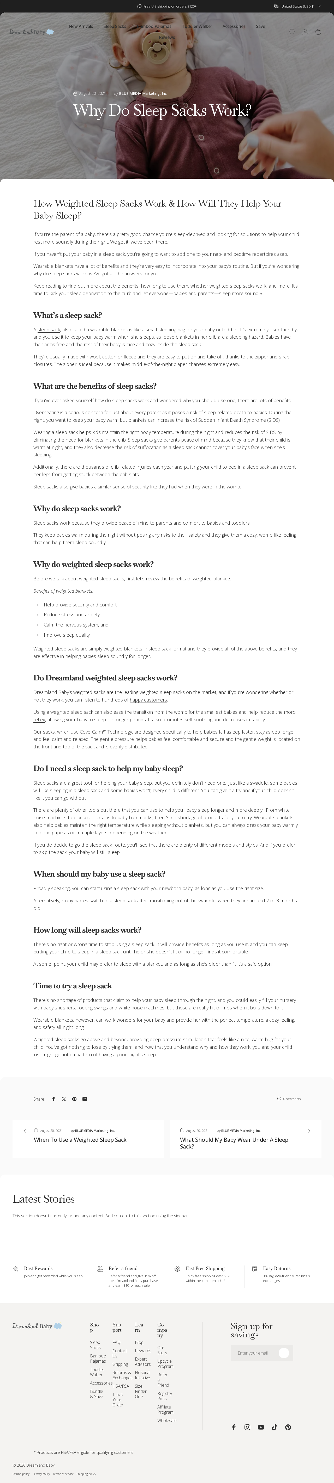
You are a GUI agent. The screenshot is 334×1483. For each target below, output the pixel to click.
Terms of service (63, 1474)
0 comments (292, 1099)
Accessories (101, 1383)
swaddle (259, 783)
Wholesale (167, 1420)
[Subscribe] (284, 1353)
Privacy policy (41, 1474)
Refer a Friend (163, 1380)
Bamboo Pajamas (98, 1358)
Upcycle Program (165, 1363)
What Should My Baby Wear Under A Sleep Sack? (234, 1143)
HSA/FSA (120, 1386)
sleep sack (49, 329)
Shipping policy (86, 1474)
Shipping (120, 1364)
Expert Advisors (143, 1361)
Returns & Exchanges (122, 1375)
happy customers (148, 700)
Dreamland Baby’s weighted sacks (69, 692)
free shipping (205, 1276)
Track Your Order (117, 1399)
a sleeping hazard (244, 337)
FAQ (116, 1342)
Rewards (143, 1350)
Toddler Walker (97, 1372)
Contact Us (119, 1353)
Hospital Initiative (142, 1375)
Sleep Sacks (95, 1345)
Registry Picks (164, 1396)
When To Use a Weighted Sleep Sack (80, 1139)
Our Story (162, 1350)
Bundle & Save (96, 1394)
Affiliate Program (165, 1409)
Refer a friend (119, 1276)
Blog (139, 1342)
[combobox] (297, 6)
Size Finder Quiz (141, 1391)
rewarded (50, 1276)
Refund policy (21, 1474)
